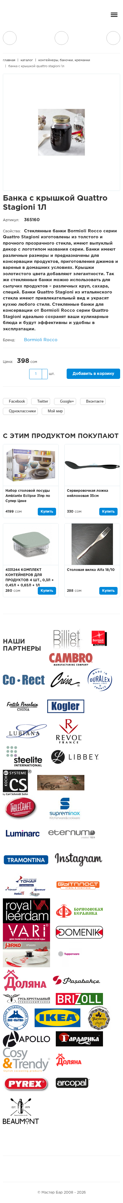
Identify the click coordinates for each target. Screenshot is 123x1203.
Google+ (67, 401)
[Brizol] (79, 998)
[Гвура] (26, 954)
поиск (61, 38)
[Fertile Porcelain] (22, 705)
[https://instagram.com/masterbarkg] (78, 859)
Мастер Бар (24, 16)
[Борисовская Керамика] (79, 910)
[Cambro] (70, 659)
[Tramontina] (26, 859)
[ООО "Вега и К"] (60, 782)
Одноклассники (22, 411)
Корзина (113, 38)
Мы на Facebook (38, 1168)
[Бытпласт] (78, 885)
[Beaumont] (21, 1111)
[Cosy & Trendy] (26, 1059)
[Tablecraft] (21, 808)
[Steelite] (24, 756)
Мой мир (55, 411)
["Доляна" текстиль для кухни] (25, 980)
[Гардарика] (79, 1038)
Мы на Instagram (51, 1168)
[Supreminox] (64, 808)
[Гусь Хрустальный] (26, 998)
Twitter (42, 401)
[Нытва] (16, 1017)
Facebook (17, 401)
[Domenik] (79, 932)
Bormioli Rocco (40, 340)
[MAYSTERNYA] (99, 1017)
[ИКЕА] (57, 1017)
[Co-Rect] (24, 679)
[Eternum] (71, 834)
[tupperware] (69, 954)
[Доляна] (69, 1059)
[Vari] (26, 932)
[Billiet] (66, 638)
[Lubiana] (26, 731)
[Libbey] (74, 756)
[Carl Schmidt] (17, 782)
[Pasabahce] (76, 980)
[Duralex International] (100, 679)
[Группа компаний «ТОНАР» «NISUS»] (26, 885)
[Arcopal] (75, 1085)
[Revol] (69, 731)
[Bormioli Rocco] (99, 638)
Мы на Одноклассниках (64, 1168)
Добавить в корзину (93, 373)
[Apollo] (26, 1038)
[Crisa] (65, 679)
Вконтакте (95, 401)
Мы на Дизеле (81, 1168)
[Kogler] (65, 705)
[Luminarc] (22, 834)
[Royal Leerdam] (26, 910)
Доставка (9, 38)
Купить (47, 511)
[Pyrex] (26, 1085)
